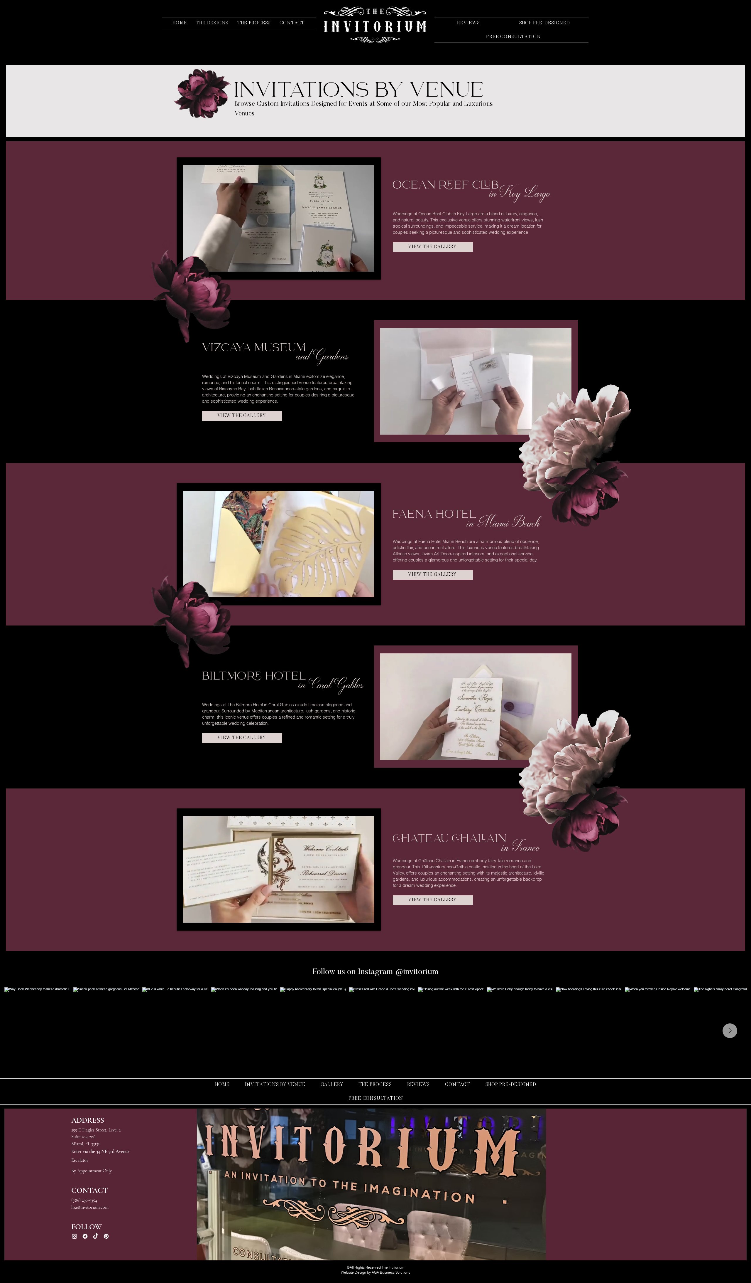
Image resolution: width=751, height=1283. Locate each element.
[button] (212, 23)
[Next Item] (730, 1030)
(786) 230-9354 (84, 1200)
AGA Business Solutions (391, 1272)
